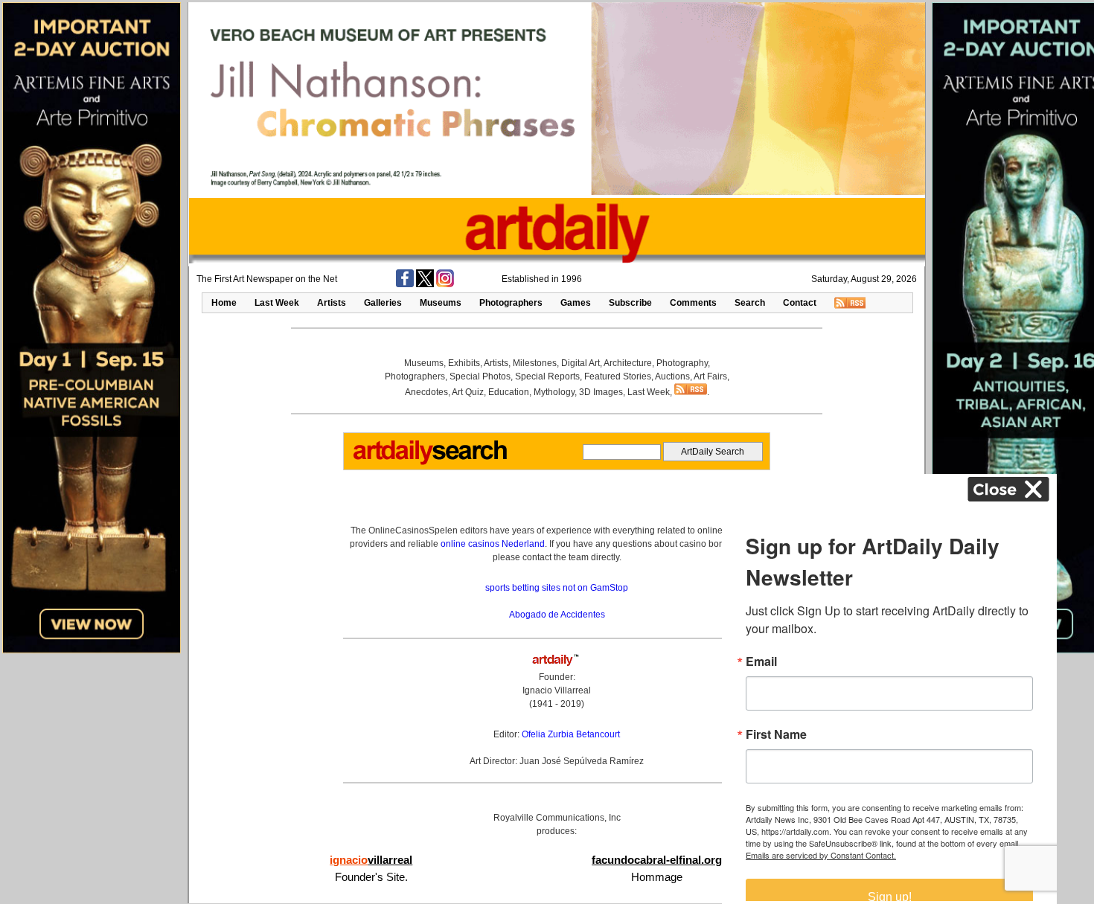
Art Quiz (468, 392)
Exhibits (464, 363)
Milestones (535, 363)
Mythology (554, 392)
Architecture (628, 363)
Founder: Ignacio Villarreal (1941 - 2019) (556, 690)
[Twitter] (425, 284)
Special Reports (547, 376)
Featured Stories (617, 376)
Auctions (672, 376)
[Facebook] (405, 284)
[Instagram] (445, 284)
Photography (682, 363)
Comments (693, 303)
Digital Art (580, 363)
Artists (331, 303)
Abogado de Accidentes (557, 614)
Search (750, 303)
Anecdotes (426, 392)
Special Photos (480, 376)
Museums (440, 303)
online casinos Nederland (493, 544)
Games (575, 303)
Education (508, 392)
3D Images (601, 392)
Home (224, 303)
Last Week (277, 303)
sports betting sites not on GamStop (556, 588)
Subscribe (630, 303)
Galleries (383, 303)
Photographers (511, 303)
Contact (799, 303)
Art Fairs (710, 376)
